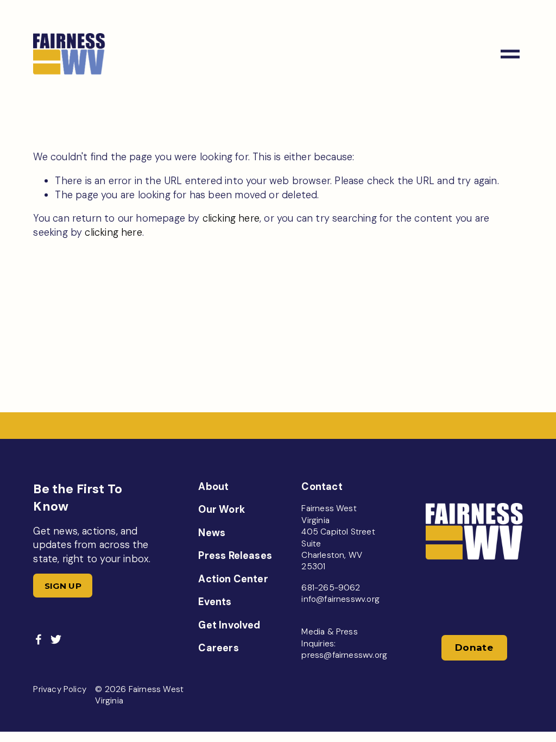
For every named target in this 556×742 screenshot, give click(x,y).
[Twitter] (55, 639)
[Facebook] (38, 639)
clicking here (231, 218)
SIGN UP (63, 586)
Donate (474, 647)
